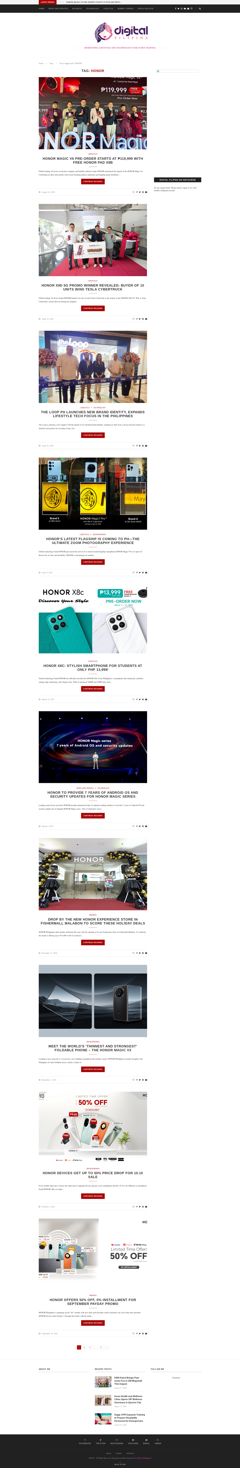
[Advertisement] (177, 146)
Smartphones (99, 534)
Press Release (146, 9)
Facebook (176, 1377)
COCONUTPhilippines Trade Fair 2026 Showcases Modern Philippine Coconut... (107, 2)
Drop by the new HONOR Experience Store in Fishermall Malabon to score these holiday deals (93, 921)
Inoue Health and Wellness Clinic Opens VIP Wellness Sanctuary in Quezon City (128, 1399)
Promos (93, 915)
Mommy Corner (126, 9)
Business (77, 9)
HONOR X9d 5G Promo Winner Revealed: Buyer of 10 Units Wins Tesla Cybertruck (93, 287)
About (108, 1453)
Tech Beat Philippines (143, 1458)
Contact (119, 1453)
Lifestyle (108, 9)
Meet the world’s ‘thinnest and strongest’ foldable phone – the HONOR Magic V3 (92, 1048)
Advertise (130, 1453)
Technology (92, 9)
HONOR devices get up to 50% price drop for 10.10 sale (93, 1175)
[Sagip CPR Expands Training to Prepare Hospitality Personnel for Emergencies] (103, 1418)
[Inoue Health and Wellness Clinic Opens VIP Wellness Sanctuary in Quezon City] (103, 1400)
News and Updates (58, 9)
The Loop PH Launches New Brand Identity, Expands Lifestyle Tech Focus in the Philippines (93, 414)
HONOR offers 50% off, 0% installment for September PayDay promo (93, 1302)
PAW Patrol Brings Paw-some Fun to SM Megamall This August (128, 1381)
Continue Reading (92, 182)
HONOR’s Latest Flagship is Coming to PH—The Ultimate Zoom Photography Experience (93, 541)
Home (41, 9)
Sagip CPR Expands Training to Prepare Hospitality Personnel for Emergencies (129, 1418)
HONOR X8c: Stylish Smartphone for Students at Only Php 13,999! (92, 667)
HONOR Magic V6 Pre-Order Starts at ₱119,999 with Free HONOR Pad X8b (93, 160)
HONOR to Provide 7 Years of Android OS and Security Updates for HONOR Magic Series (93, 794)
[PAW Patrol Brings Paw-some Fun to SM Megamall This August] (103, 1381)
